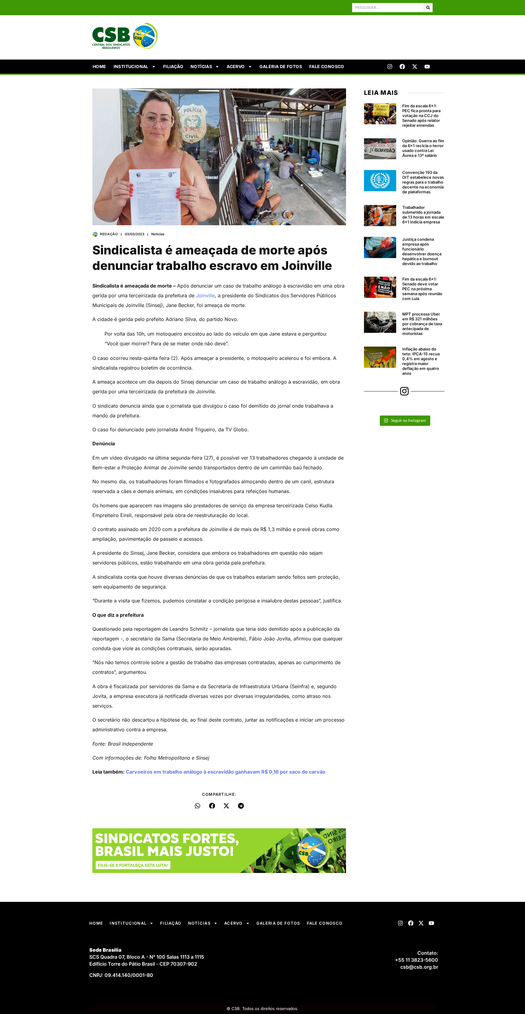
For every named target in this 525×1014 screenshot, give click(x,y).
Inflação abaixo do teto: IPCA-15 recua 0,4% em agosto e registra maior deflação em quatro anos (421, 361)
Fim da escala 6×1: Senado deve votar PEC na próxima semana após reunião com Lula (422, 289)
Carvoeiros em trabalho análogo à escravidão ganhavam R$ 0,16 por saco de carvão (225, 772)
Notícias (201, 66)
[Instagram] (389, 66)
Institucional (131, 66)
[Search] (428, 7)
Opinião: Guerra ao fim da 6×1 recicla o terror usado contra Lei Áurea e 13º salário (423, 148)
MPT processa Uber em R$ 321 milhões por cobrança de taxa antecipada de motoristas (422, 324)
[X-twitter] (414, 66)
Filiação (173, 66)
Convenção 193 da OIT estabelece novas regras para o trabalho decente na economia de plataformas (423, 182)
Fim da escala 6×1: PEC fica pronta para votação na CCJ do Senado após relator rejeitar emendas (421, 115)
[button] (197, 805)
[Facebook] (402, 66)
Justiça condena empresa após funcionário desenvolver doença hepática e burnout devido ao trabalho (421, 251)
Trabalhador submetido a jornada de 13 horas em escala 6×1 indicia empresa (423, 214)
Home (99, 66)
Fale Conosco (326, 66)
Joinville (205, 295)
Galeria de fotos (280, 66)
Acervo (236, 66)
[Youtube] (427, 66)
